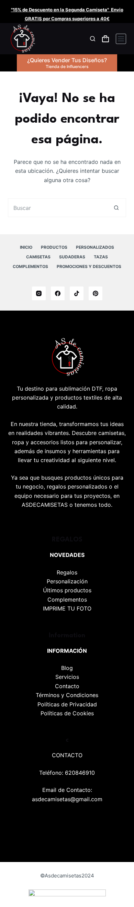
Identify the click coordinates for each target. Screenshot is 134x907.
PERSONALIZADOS (95, 247)
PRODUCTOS (54, 247)
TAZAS (101, 256)
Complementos (67, 599)
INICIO (26, 247)
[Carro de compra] (105, 38)
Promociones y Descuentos (89, 266)
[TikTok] (76, 293)
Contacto (67, 686)
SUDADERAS (72, 256)
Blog (67, 667)
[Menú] (121, 39)
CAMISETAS (38, 256)
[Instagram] (39, 293)
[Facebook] (58, 293)
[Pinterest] (95, 293)
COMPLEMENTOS (30, 266)
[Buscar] (92, 38)
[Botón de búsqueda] (116, 207)
